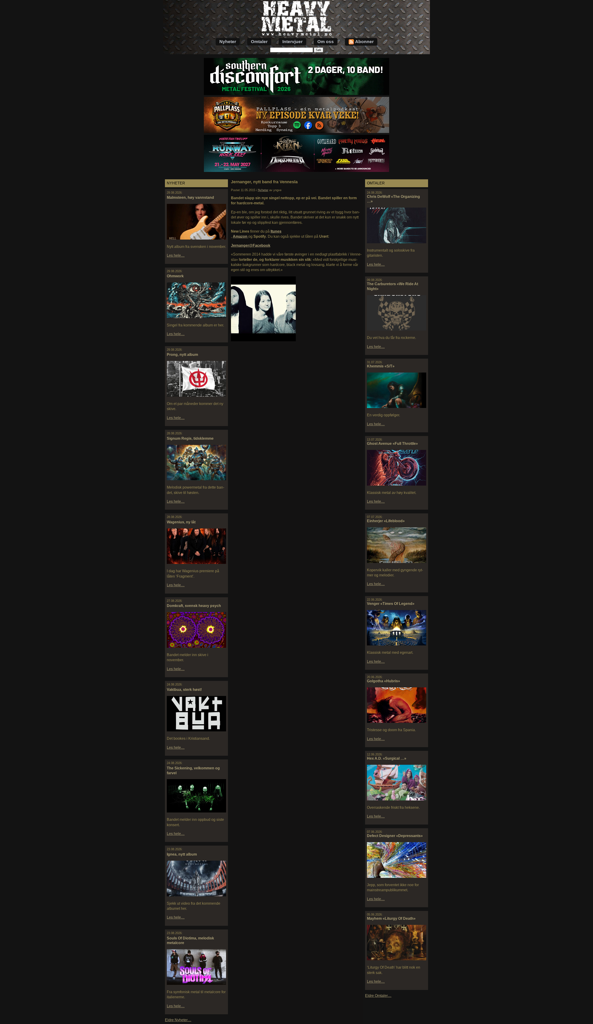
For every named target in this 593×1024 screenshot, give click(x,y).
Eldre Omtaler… (378, 996)
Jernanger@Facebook (250, 245)
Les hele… (176, 255)
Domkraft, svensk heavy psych (194, 606)
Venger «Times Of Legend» (390, 604)
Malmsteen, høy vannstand (190, 197)
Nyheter (227, 41)
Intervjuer (292, 41)
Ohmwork (175, 276)
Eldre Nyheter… (178, 1020)
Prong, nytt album (182, 355)
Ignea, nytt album (182, 854)
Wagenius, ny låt (181, 522)
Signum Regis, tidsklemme (190, 438)
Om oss (325, 41)
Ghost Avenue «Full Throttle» (392, 444)
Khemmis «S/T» (380, 366)
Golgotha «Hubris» (383, 681)
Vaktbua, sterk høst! (184, 690)
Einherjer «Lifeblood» (386, 521)
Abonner (364, 41)
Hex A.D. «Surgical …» (386, 758)
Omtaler (259, 41)
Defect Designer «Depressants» (395, 836)
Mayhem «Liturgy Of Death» (391, 918)
